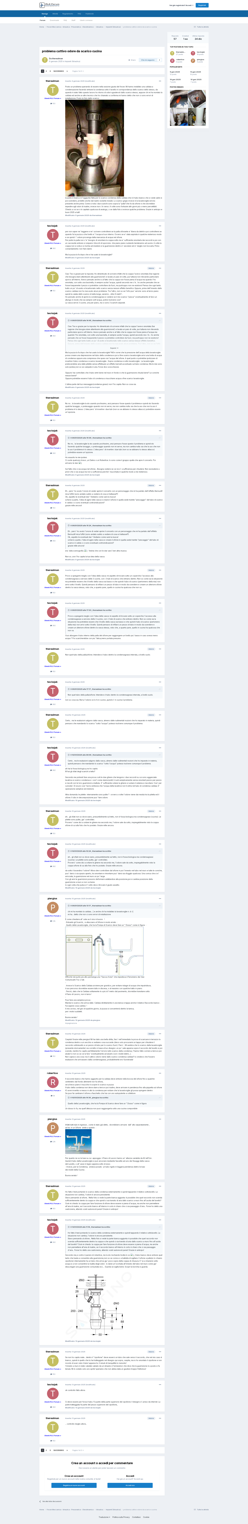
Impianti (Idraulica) (72, 61)
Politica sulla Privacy (121, 1517)
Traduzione (104, 1517)
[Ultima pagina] (67, 71)
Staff (73, 20)
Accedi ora (130, 1485)
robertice (180, 59)
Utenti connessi (86, 20)
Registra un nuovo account (74, 1485)
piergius (200, 59)
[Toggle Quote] (69, 320)
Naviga (45, 14)
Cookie (146, 1517)
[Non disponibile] (94, 148)
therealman (181, 52)
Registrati (202, 5)
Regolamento (68, 14)
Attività (55, 14)
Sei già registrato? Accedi (180, 5)
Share (133, 60)
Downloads (54, 20)
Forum (42, 20)
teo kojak (201, 52)
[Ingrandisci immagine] (104, 951)
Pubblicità (90, 14)
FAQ (65, 20)
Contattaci (136, 1517)
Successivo (58, 71)
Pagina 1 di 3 (77, 71)
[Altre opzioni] (160, 81)
